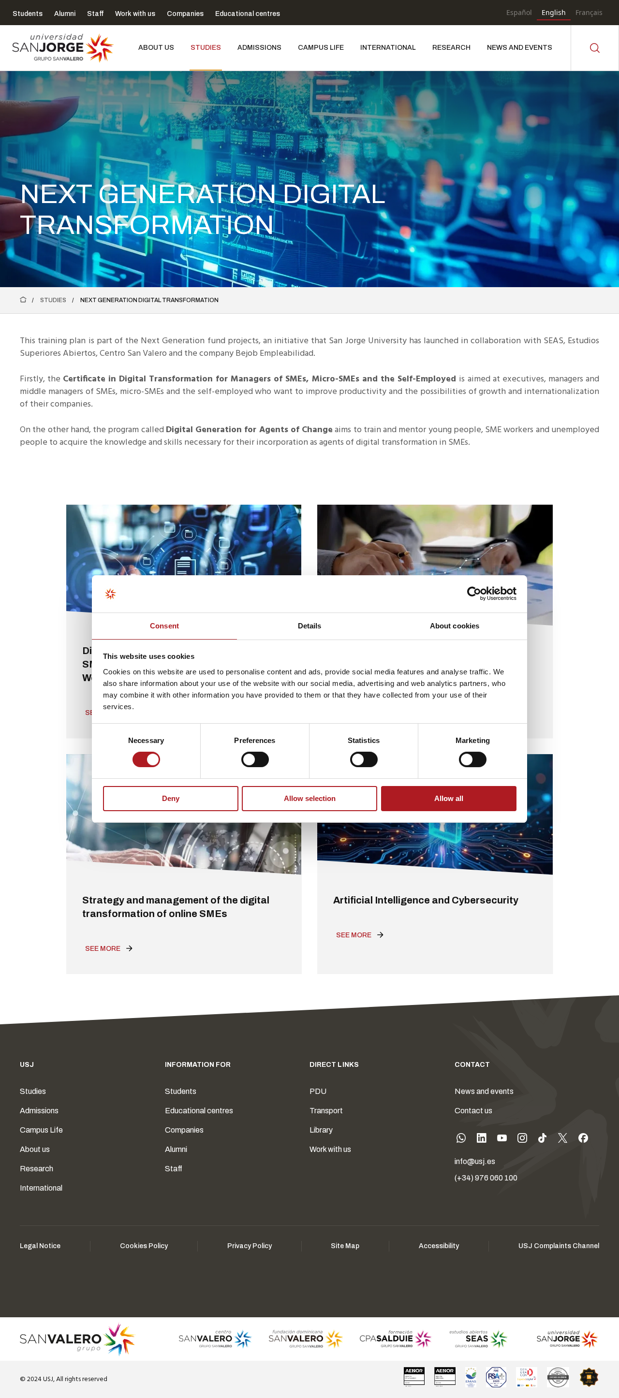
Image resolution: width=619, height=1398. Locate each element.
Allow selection (310, 798)
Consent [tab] (164, 626)
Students (180, 1091)
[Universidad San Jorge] (562, 1339)
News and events (484, 1091)
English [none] (554, 12)
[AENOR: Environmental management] (445, 1377)
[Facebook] (583, 1140)
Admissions (39, 1111)
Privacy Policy (249, 1246)
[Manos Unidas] (558, 1377)
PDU (318, 1091)
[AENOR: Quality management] (414, 1377)
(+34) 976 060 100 (486, 1178)
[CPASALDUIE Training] (396, 1339)
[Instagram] (522, 1140)
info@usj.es (475, 1161)
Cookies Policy (144, 1246)
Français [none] (589, 12)
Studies (53, 300)
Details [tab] (310, 626)
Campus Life (41, 1130)
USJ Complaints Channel (558, 1246)
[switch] (245, 757)
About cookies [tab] (454, 626)
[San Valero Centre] (215, 1339)
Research (36, 1169)
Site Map (345, 1246)
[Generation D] (526, 1377)
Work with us (330, 1149)
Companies (184, 1130)
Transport (326, 1111)
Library (321, 1130)
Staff (173, 1169)
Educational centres (199, 1111)
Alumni (176, 1149)
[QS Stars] (589, 1377)
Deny (170, 798)
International (41, 1188)
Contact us (473, 1111)
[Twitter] (563, 1140)
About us (35, 1149)
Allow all (448, 798)
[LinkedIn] (481, 1140)
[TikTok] (542, 1140)
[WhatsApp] (461, 1140)
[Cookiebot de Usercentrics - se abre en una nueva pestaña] (474, 593)
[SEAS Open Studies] (479, 1339)
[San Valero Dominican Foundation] (306, 1339)
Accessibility (439, 1246)
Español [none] (519, 12)
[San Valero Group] (78, 1339)
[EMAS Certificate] (470, 1377)
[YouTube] (502, 1140)
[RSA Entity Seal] (496, 1377)
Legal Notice (40, 1246)
